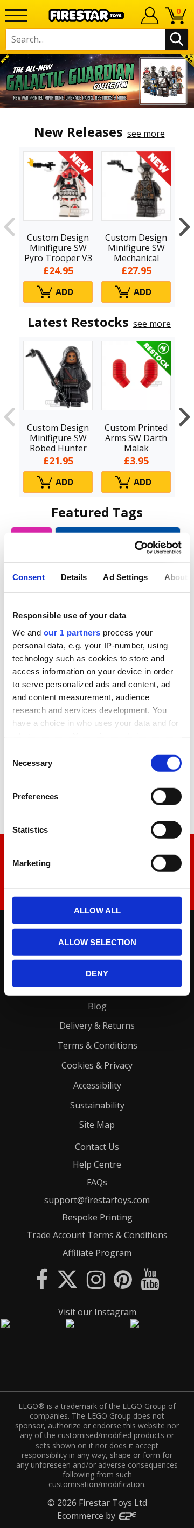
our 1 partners (72, 632)
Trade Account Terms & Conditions (97, 1235)
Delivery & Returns (97, 1025)
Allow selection (97, 941)
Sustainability (97, 1105)
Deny (97, 973)
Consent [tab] (28, 577)
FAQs (97, 1182)
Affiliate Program (97, 1253)
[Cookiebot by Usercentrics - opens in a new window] (137, 547)
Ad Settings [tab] (125, 577)
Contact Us (97, 1147)
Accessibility (97, 1085)
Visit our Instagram (97, 1312)
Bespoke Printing (97, 1217)
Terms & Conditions (97, 1045)
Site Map (97, 1125)
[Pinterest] (123, 1279)
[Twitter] (67, 1279)
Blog (97, 1006)
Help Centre (97, 1164)
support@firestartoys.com (97, 1200)
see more (146, 133)
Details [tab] (74, 577)
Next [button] (184, 227)
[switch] (166, 796)
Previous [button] (9, 227)
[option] (97, 81)
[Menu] (16, 15)
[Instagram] (96, 1279)
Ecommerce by (87, 1516)
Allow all (97, 910)
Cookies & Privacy (97, 1065)
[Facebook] (42, 1279)
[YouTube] (150, 1279)
